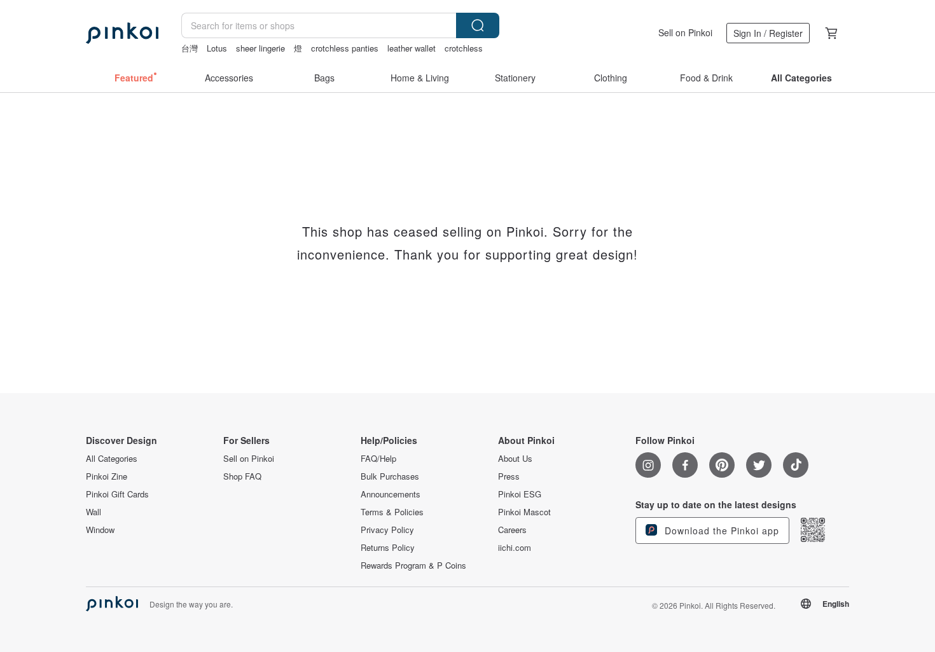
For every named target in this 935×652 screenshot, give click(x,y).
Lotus (217, 48)
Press (509, 476)
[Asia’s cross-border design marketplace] (122, 33)
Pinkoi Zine (106, 476)
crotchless (464, 48)
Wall (93, 512)
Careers (512, 529)
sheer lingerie (260, 48)
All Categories (111, 458)
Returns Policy (388, 547)
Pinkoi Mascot (524, 512)
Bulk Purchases (390, 476)
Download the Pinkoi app (720, 530)
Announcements (390, 494)
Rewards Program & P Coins (413, 565)
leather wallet (411, 48)
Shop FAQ (242, 476)
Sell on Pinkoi (685, 32)
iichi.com (514, 547)
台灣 (189, 48)
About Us (515, 458)
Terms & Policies (392, 512)
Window (100, 529)
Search (477, 25)
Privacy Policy (387, 529)
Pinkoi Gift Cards (117, 494)
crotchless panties (344, 48)
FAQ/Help (378, 458)
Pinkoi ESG (519, 494)
